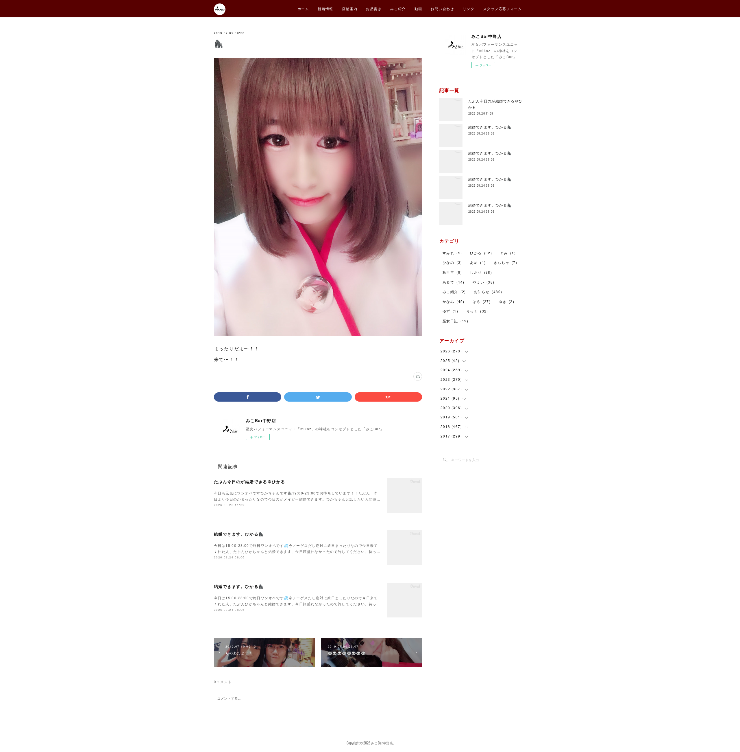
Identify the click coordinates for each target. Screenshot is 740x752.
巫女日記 (455, 320)
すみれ (452, 252)
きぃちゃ (505, 262)
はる (482, 301)
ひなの (452, 262)
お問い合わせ (442, 8)
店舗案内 (350, 8)
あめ (478, 262)
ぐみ (508, 252)
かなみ (454, 301)
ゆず (450, 310)
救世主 (452, 272)
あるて (454, 282)
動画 (418, 8)
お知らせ (488, 291)
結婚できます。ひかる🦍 (239, 534)
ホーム (303, 8)
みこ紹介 (398, 8)
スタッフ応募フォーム (502, 8)
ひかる (481, 252)
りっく (477, 310)
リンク (468, 8)
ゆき (506, 301)
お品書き (374, 8)
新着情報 (325, 8)
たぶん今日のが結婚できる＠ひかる (249, 481)
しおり (481, 272)
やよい (484, 282)
